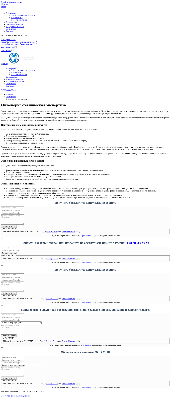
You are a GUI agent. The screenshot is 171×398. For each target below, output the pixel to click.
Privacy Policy (52, 232)
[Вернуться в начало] (4, 4)
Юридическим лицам (15, 27)
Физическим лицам (14, 24)
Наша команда (17, 18)
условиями (87, 235)
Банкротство (11, 22)
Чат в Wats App (7, 47)
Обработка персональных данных (15, 396)
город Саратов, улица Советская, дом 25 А (19, 42)
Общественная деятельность (23, 15)
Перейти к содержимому (11, 2)
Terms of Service (68, 232)
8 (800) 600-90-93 (8, 40)
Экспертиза (11, 29)
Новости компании (19, 20)
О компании (11, 13)
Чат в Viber (6, 51)
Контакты (10, 31)
